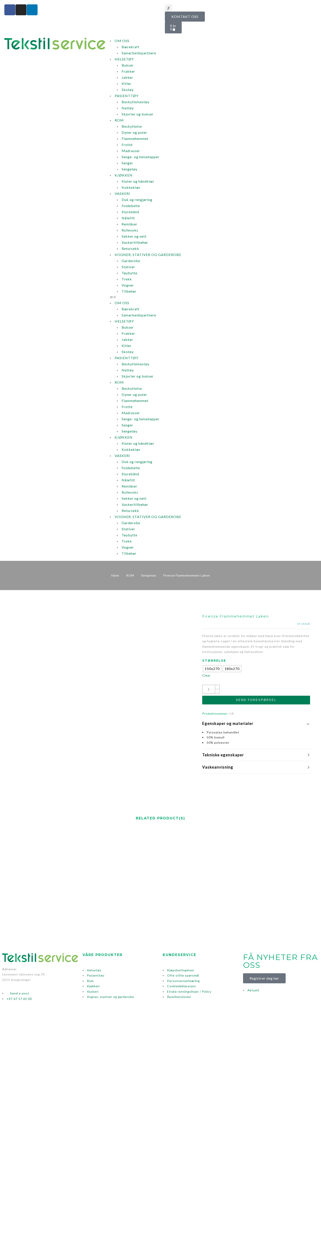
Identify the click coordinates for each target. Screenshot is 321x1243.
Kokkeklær (131, 187)
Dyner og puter (134, 132)
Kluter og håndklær (138, 181)
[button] (168, 8)
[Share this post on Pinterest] (260, 783)
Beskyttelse (132, 126)
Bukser (128, 65)
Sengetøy (129, 169)
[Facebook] (9, 9)
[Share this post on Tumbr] (268, 783)
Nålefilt (128, 218)
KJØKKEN (124, 175)
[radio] (212, 668)
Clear (206, 675)
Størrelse (214, 661)
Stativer (128, 267)
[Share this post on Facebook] (244, 783)
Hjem (115, 575)
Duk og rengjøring (137, 199)
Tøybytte (129, 273)
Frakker (128, 71)
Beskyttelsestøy (135, 102)
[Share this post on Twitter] (252, 783)
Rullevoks (130, 230)
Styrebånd (130, 212)
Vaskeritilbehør (135, 242)
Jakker (127, 77)
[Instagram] (21, 9)
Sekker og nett (134, 236)
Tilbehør (129, 291)
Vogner (128, 285)
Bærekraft (131, 47)
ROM (119, 120)
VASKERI (122, 193)
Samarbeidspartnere (139, 53)
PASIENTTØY (126, 96)
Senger (127, 163)
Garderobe (131, 261)
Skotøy (128, 90)
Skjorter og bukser (138, 114)
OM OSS (122, 41)
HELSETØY (124, 59)
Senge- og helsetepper (140, 157)
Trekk (127, 279)
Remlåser (129, 224)
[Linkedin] (32, 9)
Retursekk (130, 248)
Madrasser (131, 151)
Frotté (127, 144)
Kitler (126, 83)
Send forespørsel (256, 700)
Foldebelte (131, 206)
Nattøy (128, 108)
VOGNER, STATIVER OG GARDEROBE (148, 254)
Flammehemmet (135, 138)
